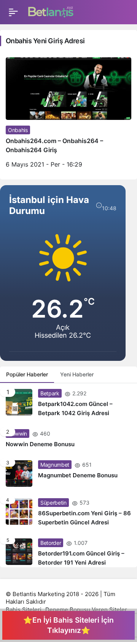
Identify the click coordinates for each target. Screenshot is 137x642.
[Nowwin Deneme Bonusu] (68, 439)
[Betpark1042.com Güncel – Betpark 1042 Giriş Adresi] (68, 403)
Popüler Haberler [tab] (27, 374)
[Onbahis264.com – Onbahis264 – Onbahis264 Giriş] (68, 115)
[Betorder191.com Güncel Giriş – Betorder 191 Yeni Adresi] (68, 550)
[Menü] (13, 12)
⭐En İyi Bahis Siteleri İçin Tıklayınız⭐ (68, 625)
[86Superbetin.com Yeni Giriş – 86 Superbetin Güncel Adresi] (68, 513)
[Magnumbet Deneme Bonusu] (68, 474)
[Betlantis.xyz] (51, 11)
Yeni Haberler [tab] (77, 374)
